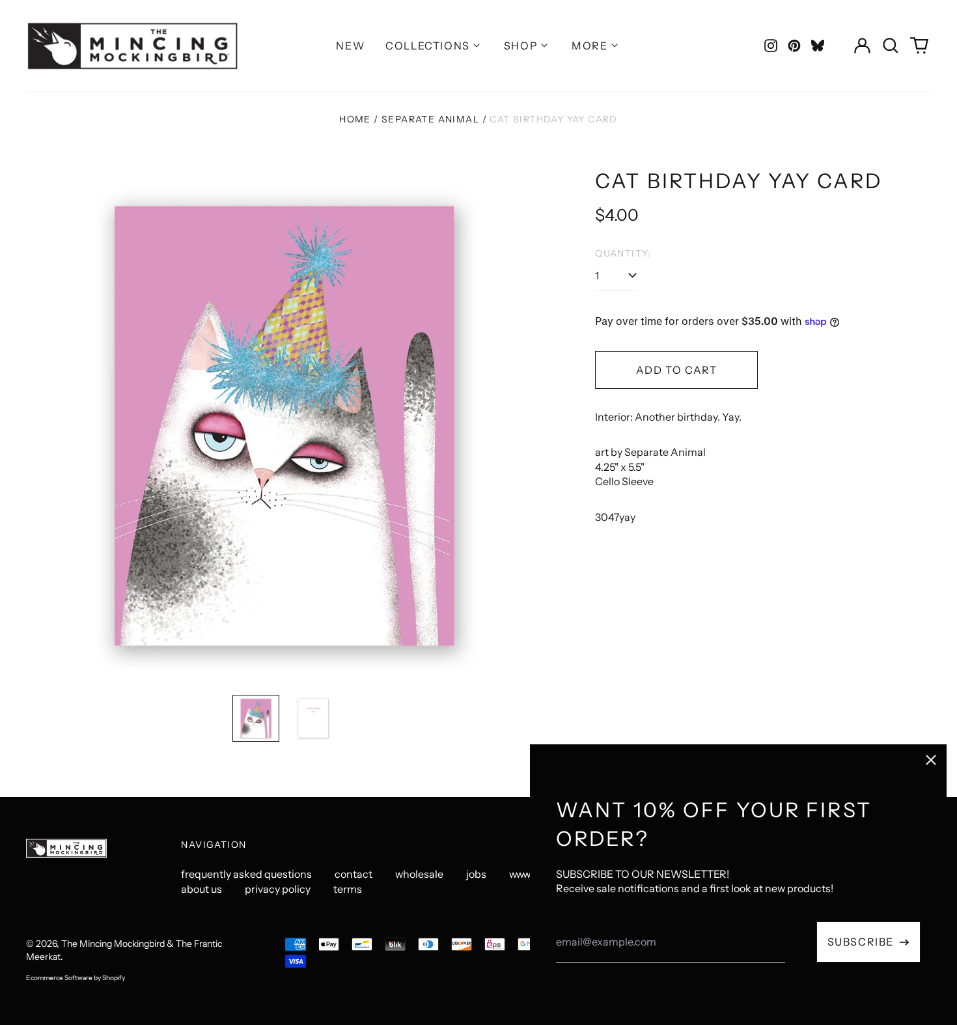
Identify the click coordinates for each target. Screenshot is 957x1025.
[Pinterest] (794, 45)
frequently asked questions (246, 873)
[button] (890, 45)
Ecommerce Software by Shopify (75, 978)
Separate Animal (430, 119)
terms (347, 888)
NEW (350, 45)
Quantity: (623, 253)
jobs (476, 873)
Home (355, 119)
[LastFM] (817, 45)
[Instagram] (770, 45)
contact (353, 873)
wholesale (419, 873)
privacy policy (278, 888)
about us (201, 888)
